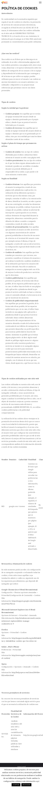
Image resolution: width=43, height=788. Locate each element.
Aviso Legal (21, 767)
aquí (37, 781)
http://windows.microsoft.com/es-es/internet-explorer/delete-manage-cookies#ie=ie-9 (21, 621)
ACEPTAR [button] (16, 785)
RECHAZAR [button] (26, 785)
